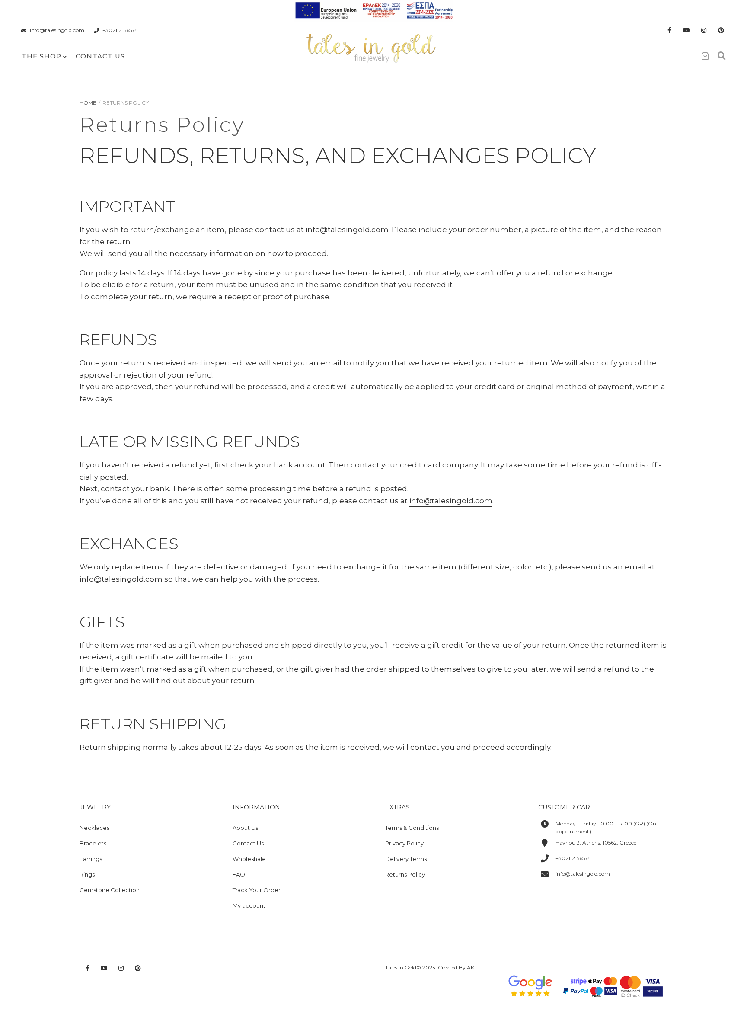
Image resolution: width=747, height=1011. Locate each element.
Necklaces (94, 827)
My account (249, 905)
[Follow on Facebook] (669, 30)
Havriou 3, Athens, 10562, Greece (595, 842)
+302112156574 (120, 30)
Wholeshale (249, 858)
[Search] (721, 56)
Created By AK (456, 967)
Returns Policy (405, 874)
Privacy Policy (404, 843)
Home (88, 102)
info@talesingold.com (57, 30)
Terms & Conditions (412, 827)
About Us (245, 827)
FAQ (239, 874)
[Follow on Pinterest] (721, 30)
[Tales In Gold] (371, 47)
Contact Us (100, 56)
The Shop (41, 56)
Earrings (91, 858)
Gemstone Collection (110, 889)
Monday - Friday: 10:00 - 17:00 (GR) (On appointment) (605, 827)
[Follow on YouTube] (686, 30)
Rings (87, 874)
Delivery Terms (406, 858)
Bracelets (93, 843)
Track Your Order (257, 889)
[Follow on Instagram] (703, 30)
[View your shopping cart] (705, 56)
